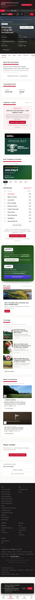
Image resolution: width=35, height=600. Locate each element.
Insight (14, 55)
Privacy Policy (13, 570)
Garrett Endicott (12, 221)
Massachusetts (29, 554)
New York (19, 551)
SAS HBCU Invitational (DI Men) (13, 428)
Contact (19, 55)
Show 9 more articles (9, 371)
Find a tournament (5, 489)
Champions (26, 55)
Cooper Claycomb (13, 209)
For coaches (4, 532)
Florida (9, 551)
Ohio (7, 556)
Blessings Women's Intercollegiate (15, 403)
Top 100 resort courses (7, 512)
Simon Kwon (11, 212)
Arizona (25, 551)
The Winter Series (5, 510)
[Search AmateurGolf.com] (21, 14)
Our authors (21, 534)
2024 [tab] (10, 182)
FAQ (2, 543)
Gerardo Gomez (12, 206)
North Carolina (4, 554)
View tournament (9, 408)
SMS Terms (21, 570)
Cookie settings (5, 572)
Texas (13, 551)
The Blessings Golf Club (7, 41)
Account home (22, 530)
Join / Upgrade (22, 527)
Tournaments (8, 19)
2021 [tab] (26, 182)
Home (2, 19)
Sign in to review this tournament (17, 454)
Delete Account (29, 570)
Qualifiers (3, 515)
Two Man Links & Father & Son (8, 508)
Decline (24, 588)
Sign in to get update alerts (17, 473)
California (3, 551)
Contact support (5, 540)
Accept (30, 588)
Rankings (3, 525)
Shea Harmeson (12, 215)
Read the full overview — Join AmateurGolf (17, 76)
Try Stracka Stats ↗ (17, 276)
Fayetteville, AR (22, 41)
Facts (9, 55)
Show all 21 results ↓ (17, 225)
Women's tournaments (7, 498)
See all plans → (17, 127)
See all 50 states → (15, 556)
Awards (3, 530)
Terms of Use (4, 570)
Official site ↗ (6, 49)
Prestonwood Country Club (11, 429)
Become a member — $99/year (17, 122)
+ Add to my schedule (17, 470)
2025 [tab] (5, 182)
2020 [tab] (5, 184)
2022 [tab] (21, 182)
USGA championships (6, 503)
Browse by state (5, 491)
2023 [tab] (15, 182)
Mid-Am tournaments (6, 501)
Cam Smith (11, 200)
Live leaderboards (23, 489)
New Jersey (21, 554)
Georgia (30, 551)
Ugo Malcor (11, 218)
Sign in (26, 14)
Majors (3, 505)
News (20, 491)
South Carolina (13, 554)
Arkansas (14, 19)
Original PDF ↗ (28, 188)
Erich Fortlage (12, 203)
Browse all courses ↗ (25, 259)
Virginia (3, 556)
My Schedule (4, 519)
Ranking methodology (6, 527)
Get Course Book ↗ (11, 259)
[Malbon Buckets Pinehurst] (17, 144)
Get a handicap (5, 517)
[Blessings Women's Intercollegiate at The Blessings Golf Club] (17, 391)
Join (32, 14)
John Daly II (11, 194)
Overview (3, 55)
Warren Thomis (12, 197)
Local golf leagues (6, 494)
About (20, 532)
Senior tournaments (6, 496)
